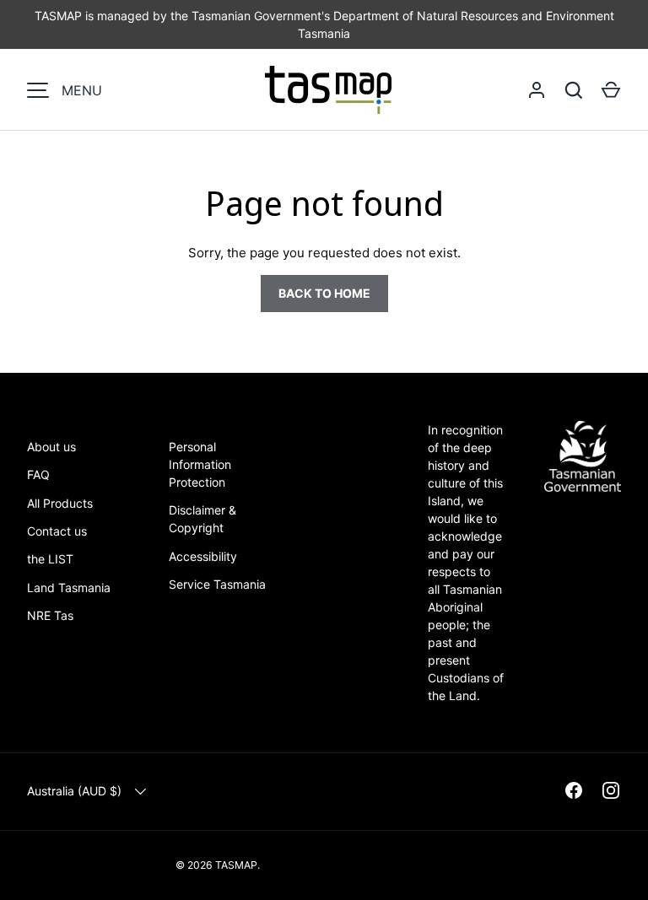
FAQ (38, 474)
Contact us (57, 531)
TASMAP (236, 865)
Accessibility (203, 556)
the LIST (50, 559)
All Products (60, 503)
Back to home (324, 293)
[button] (610, 90)
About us (51, 446)
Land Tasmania (69, 587)
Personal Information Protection (200, 464)
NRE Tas (50, 615)
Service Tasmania (217, 584)
